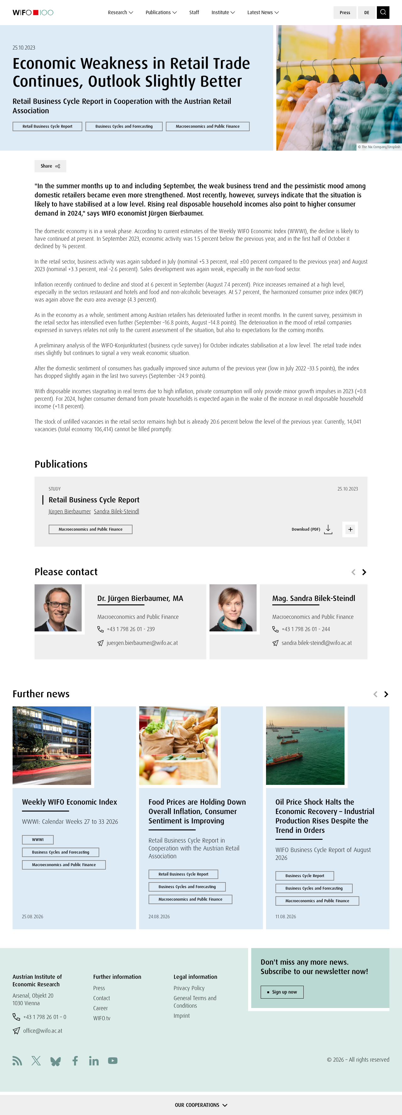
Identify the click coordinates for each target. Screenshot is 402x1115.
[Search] (383, 12)
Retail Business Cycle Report (47, 126)
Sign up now (284, 992)
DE (366, 12)
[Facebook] (75, 1061)
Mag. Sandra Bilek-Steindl (313, 598)
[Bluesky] (55, 1061)
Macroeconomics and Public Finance (208, 126)
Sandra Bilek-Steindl (116, 511)
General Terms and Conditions (195, 1001)
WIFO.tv (102, 1018)
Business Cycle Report (304, 875)
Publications (158, 12)
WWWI (38, 839)
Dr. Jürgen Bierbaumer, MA (140, 598)
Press (345, 12)
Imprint (182, 1015)
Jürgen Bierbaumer (70, 511)
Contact (101, 998)
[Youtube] (112, 1061)
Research (117, 12)
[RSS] (17, 1061)
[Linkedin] (94, 1061)
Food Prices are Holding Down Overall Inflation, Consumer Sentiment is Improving (197, 811)
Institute (220, 12)
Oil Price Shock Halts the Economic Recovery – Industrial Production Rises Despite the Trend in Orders (324, 816)
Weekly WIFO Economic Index (69, 802)
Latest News (260, 12)
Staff (194, 12)
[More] (350, 529)
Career (100, 1008)
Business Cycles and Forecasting (124, 126)
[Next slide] (364, 572)
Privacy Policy (189, 988)
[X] (36, 1061)
